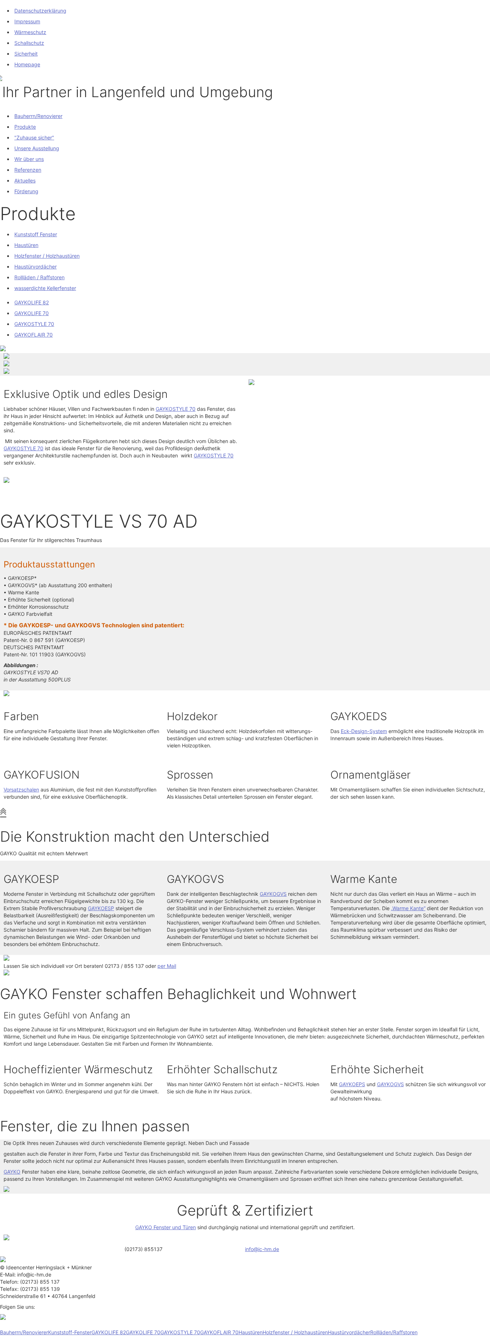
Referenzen (27, 170)
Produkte (25, 127)
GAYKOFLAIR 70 (33, 335)
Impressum (27, 21)
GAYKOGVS (273, 894)
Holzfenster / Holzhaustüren (47, 256)
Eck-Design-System (364, 731)
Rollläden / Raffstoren (39, 277)
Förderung (26, 191)
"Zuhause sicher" (34, 137)
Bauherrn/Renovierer (38, 116)
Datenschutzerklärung (40, 11)
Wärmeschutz (30, 32)
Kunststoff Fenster (35, 234)
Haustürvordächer (35, 266)
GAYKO (12, 1172)
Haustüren (26, 245)
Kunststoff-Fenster (69, 1332)
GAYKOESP (101, 908)
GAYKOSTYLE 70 (34, 324)
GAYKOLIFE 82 (31, 302)
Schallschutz (29, 43)
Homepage (27, 64)
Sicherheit (26, 54)
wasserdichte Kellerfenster (45, 288)
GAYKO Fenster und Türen (165, 1227)
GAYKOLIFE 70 (31, 313)
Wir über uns (29, 159)
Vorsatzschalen (21, 789)
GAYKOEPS (352, 1084)
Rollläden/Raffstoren (394, 1332)
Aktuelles (25, 180)
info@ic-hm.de (262, 1249)
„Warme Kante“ (408, 908)
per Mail (166, 966)
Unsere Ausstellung (36, 148)
